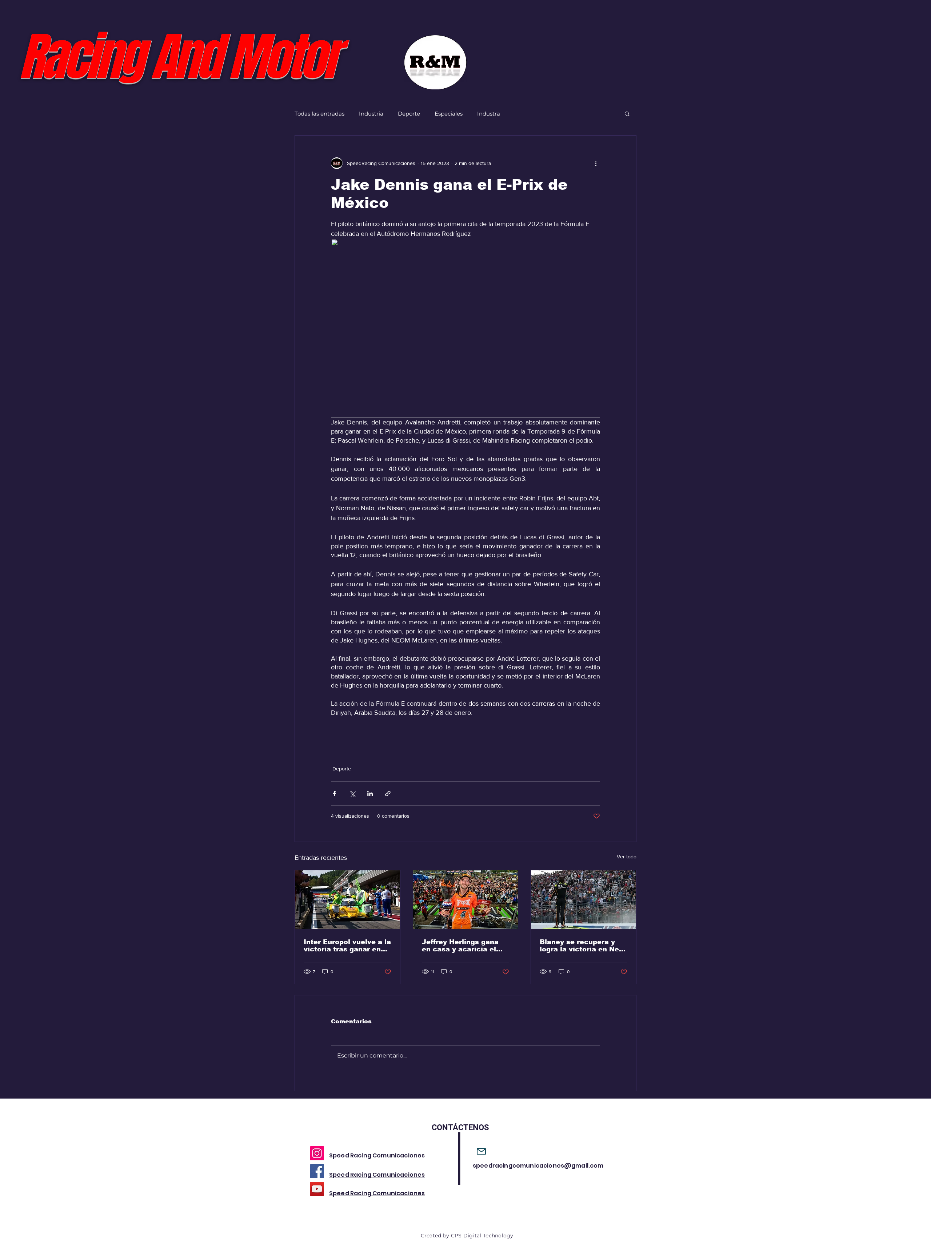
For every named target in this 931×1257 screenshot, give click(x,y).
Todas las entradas (319, 113)
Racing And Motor (178, 57)
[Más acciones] (595, 163)
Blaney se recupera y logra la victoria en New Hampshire (582, 945)
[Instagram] (317, 1153)
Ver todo (626, 856)
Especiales (449, 113)
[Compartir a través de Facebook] (334, 793)
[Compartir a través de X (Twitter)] (352, 793)
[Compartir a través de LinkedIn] (370, 793)
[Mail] (481, 1151)
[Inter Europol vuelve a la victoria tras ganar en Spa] (347, 899)
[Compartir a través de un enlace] (387, 793)
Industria (371, 113)
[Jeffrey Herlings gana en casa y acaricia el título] (465, 899)
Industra (488, 113)
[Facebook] (317, 1171)
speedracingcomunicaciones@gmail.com (538, 1165)
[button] (627, 113)
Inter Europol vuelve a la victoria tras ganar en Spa (347, 945)
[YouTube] (317, 1189)
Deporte (409, 113)
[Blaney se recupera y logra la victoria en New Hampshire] (583, 899)
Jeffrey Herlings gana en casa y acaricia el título (460, 945)
